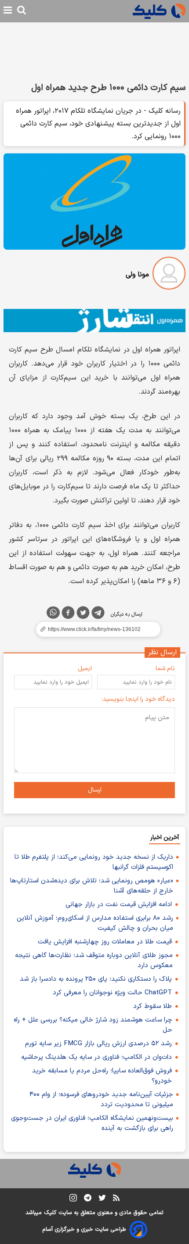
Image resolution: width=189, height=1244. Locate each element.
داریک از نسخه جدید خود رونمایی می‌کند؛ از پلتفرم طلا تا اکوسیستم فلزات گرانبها (94, 862)
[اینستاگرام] (73, 1199)
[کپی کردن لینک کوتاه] (94, 629)
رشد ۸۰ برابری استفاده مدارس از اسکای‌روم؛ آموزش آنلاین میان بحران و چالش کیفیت (95, 923)
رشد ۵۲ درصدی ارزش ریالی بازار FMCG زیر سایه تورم (98, 1044)
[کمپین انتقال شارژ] (94, 320)
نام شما (165, 668)
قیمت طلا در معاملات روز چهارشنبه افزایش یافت (105, 942)
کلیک (50, 1212)
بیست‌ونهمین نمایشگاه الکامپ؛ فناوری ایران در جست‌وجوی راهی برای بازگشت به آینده (92, 1123)
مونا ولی (137, 274)
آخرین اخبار (164, 837)
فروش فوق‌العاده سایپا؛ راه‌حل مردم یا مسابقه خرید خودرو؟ (102, 1076)
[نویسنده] (169, 275)
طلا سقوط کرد (152, 1006)
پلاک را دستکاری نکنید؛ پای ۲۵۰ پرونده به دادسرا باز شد (96, 979)
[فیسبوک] (68, 614)
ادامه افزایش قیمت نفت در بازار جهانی (118, 905)
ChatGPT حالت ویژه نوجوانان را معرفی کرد (112, 993)
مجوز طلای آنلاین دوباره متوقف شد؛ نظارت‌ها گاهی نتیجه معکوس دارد (94, 960)
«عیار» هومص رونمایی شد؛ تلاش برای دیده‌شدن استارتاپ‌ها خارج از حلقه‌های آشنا (91, 886)
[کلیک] (159, 11)
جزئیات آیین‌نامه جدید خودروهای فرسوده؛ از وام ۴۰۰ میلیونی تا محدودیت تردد (101, 1100)
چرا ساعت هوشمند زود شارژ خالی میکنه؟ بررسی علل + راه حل (93, 1025)
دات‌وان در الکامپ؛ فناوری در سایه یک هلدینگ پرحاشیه (96, 1057)
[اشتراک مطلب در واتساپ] (53, 612)
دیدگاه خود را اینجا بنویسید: (138, 699)
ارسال (95, 790)
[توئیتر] (83, 614)
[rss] (116, 1199)
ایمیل (85, 668)
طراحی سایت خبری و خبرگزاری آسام (84, 1229)
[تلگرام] (98, 614)
